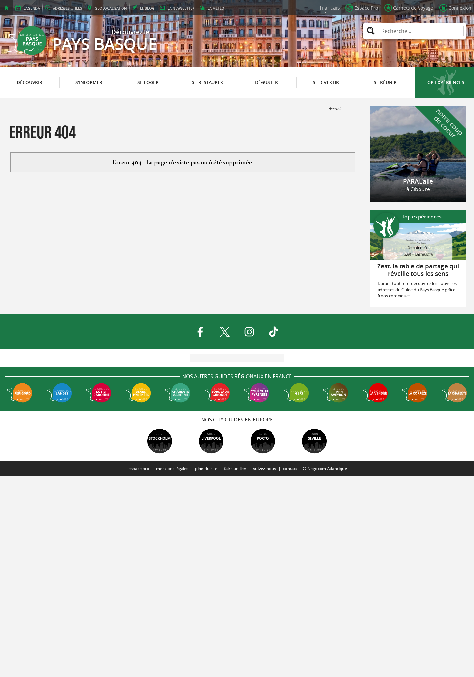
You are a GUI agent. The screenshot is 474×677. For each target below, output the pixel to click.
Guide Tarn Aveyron (335, 392)
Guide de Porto (262, 441)
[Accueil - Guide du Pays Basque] (6, 7)
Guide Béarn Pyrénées (138, 392)
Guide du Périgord (19, 392)
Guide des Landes (59, 392)
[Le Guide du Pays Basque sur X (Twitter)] (224, 332)
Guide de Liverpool (211, 441)
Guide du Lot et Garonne (98, 392)
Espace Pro (138, 468)
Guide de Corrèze (414, 392)
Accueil (335, 108)
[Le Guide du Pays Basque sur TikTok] (273, 332)
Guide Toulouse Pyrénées (256, 392)
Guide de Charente (454, 392)
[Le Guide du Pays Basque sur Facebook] (200, 332)
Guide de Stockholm (159, 441)
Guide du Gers (296, 392)
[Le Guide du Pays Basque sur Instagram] (249, 332)
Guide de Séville (314, 441)
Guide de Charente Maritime (177, 392)
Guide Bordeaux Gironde (217, 392)
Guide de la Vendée (375, 392)
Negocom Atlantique (327, 468)
